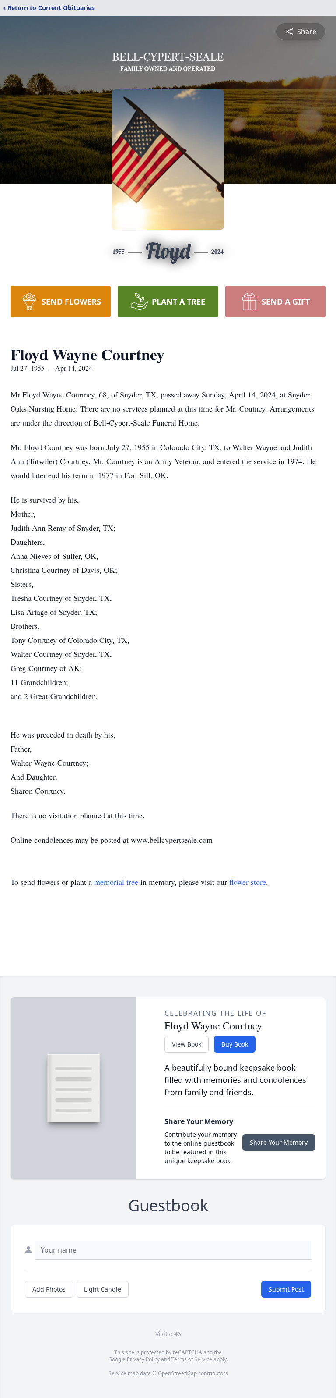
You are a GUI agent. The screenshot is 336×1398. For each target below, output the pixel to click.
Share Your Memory (279, 1142)
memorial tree (116, 881)
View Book (186, 1044)
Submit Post (286, 1289)
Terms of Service (192, 1359)
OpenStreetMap (177, 1373)
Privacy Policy (143, 1359)
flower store (247, 881)
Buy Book (234, 1044)
